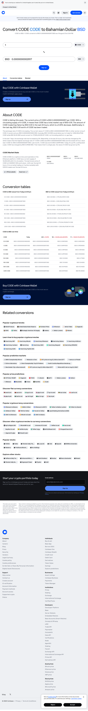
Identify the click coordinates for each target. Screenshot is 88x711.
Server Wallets (50, 613)
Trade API (48, 627)
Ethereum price (50, 669)
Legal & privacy (7, 557)
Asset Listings (50, 575)
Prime (47, 590)
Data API (48, 635)
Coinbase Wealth (51, 552)
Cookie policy (7, 560)
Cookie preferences (9, 563)
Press (4, 549)
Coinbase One (49, 549)
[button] (85, 13)
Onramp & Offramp (51, 621)
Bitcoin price (49, 666)
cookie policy (52, 697)
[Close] (83, 697)
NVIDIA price (49, 681)
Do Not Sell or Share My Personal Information (18, 566)
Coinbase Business (51, 578)
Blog (4, 546)
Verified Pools (50, 601)
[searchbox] (81, 59)
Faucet (47, 649)
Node (47, 640)
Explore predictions (52, 568)
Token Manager (50, 583)
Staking (47, 593)
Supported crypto (8, 594)
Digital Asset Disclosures (11, 568)
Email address (49, 478)
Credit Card (49, 555)
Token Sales (49, 563)
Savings (47, 566)
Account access (7, 592)
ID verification (7, 583)
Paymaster (48, 629)
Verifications (49, 638)
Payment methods (8, 589)
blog (4, 694)
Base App (48, 544)
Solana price (49, 672)
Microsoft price (50, 687)
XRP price (48, 675)
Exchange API (49, 652)
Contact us (6, 578)
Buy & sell (48, 541)
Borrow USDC (49, 546)
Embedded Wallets (51, 616)
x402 (46, 624)
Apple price (49, 684)
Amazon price (49, 689)
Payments (48, 581)
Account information (9, 586)
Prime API (48, 657)
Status (4, 597)
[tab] (5, 78)
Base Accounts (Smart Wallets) (55, 618)
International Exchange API (54, 654)
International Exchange (53, 598)
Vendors (5, 555)
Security (5, 552)
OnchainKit (49, 632)
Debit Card (48, 557)
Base (46, 610)
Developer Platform (52, 607)
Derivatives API (50, 660)
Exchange (48, 595)
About (4, 541)
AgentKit (48, 643)
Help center (6, 575)
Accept (72, 705)
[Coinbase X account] (10, 694)
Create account (7, 581)
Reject (53, 705)
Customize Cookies (76, 698)
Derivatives (49, 560)
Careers (5, 544)
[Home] (3, 12)
